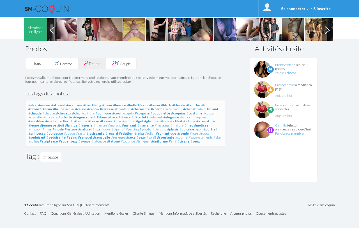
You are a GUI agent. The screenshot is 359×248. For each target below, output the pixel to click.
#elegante (171, 117)
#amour (44, 105)
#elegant (155, 117)
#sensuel (85, 137)
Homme (65, 64)
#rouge (204, 133)
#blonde (178, 105)
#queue (69, 133)
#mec (189, 125)
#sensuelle (101, 137)
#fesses (106, 121)
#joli (60, 125)
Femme (94, 63)
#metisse (201, 125)
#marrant (129, 125)
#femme (80, 121)
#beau (107, 105)
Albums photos (241, 213)
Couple (125, 64)
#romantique (166, 133)
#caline (80, 109)
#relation (126, 133)
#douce (124, 117)
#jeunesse (48, 125)
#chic (76, 113)
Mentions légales (116, 213)
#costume (194, 113)
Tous (37, 63)
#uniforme (159, 141)
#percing (132, 129)
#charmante (140, 109)
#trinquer (143, 141)
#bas (87, 105)
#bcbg (96, 105)
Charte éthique (144, 213)
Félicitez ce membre (289, 133)
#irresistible (205, 121)
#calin (69, 109)
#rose (194, 133)
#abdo (32, 105)
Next (327, 29)
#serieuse (118, 137)
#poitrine (187, 129)
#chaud (212, 109)
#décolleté (140, 117)
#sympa (84, 141)
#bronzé (35, 109)
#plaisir (172, 129)
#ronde (183, 133)
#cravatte (35, 117)
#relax (139, 133)
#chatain (199, 109)
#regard (111, 133)
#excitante (53, 121)
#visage (183, 141)
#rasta (80, 133)
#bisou (154, 105)
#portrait (210, 129)
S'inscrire (322, 8)
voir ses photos (285, 73)
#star (217, 137)
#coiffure (88, 113)
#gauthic (128, 121)
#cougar (209, 113)
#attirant (58, 105)
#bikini (143, 105)
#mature (177, 125)
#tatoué (113, 141)
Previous (52, 29)
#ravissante (95, 133)
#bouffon (207, 105)
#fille (117, 121)
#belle (132, 105)
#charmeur (173, 109)
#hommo (167, 121)
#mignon (35, 129)
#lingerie (85, 125)
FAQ (43, 213)
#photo (145, 129)
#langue (71, 125)
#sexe (130, 137)
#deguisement (84, 117)
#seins (72, 137)
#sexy (141, 137)
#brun (47, 109)
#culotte (65, 117)
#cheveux (63, 113)
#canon (93, 109)
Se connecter (293, 8)
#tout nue (128, 141)
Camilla (281, 125)
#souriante (165, 137)
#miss (47, 129)
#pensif (119, 129)
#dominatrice (107, 117)
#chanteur (122, 109)
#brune (58, 109)
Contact (30, 213)
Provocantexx (285, 85)
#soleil (151, 137)
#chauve (49, 113)
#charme (157, 109)
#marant (114, 125)
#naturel (84, 129)
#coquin (128, 113)
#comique (103, 113)
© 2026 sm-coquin (321, 205)
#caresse (107, 109)
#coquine (142, 113)
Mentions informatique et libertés (183, 213)
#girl (139, 121)
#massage (162, 125)
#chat (187, 109)
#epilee (200, 117)
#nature (71, 129)
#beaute (119, 105)
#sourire (181, 137)
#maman (100, 125)
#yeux (195, 141)
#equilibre (36, 121)
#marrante (145, 125)
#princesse (36, 133)
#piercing (159, 129)
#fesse (93, 121)
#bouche (193, 105)
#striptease (49, 141)
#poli (198, 129)
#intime (189, 121)
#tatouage (98, 141)
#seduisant (36, 137)
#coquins (178, 113)
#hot (178, 121)
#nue (96, 129)
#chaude (35, 113)
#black (166, 105)
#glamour (151, 121)
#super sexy (68, 141)
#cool (116, 113)
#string (33, 141)
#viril (172, 141)
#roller (150, 133)
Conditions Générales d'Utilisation (75, 213)
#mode (58, 129)
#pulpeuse (55, 133)
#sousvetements (201, 137)
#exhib (68, 121)
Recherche (218, 213)
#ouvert (107, 129)
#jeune (33, 125)
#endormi (187, 117)
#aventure (74, 105)
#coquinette (160, 113)
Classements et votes (271, 213)
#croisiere (50, 117)
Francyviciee (284, 65)
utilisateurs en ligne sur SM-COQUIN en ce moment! (66, 205)
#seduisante (56, 137)
